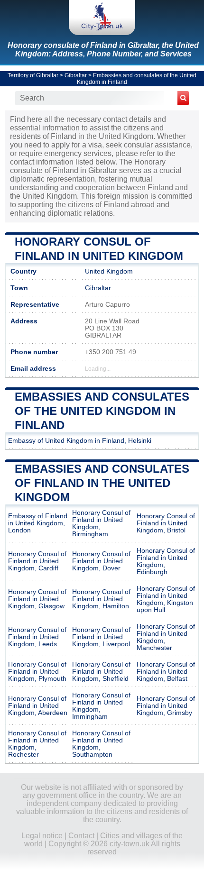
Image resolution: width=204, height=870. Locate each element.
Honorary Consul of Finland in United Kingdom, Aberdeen (37, 705)
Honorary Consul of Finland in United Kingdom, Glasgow (37, 599)
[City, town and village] (102, 17)
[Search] (183, 98)
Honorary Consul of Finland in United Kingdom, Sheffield (101, 671)
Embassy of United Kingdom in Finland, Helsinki (79, 440)
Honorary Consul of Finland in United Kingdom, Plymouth (37, 671)
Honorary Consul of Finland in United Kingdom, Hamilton (101, 599)
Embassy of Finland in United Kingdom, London (37, 523)
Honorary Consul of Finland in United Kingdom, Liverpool (101, 637)
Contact (81, 836)
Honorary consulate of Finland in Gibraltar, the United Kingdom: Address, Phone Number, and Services (103, 49)
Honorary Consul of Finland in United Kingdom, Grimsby (166, 705)
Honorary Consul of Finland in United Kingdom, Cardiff (37, 561)
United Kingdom (109, 271)
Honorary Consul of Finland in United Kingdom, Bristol (166, 523)
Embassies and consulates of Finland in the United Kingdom (102, 483)
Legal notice (42, 836)
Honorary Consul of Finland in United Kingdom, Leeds (37, 637)
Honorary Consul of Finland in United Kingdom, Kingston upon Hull (166, 599)
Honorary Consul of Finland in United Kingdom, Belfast (166, 671)
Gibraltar (76, 75)
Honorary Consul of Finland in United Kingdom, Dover (101, 561)
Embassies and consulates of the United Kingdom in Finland (102, 410)
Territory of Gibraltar (33, 75)
